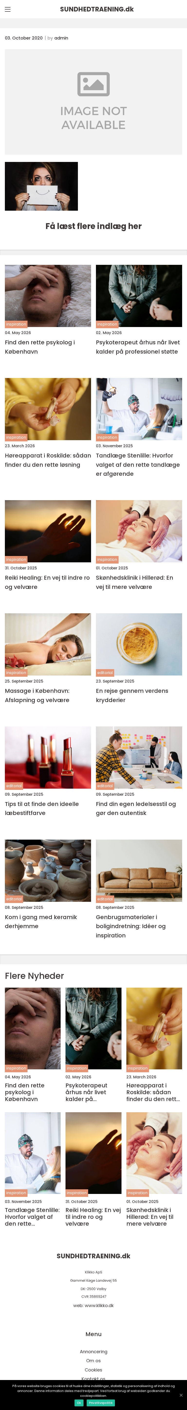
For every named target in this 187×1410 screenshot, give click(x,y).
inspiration (16, 324)
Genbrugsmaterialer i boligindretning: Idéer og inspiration (131, 926)
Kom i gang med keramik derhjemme (41, 921)
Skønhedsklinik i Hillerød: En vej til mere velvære (134, 582)
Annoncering (93, 1352)
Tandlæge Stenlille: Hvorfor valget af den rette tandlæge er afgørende (138, 464)
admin (61, 38)
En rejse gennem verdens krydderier (132, 695)
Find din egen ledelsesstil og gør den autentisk (136, 808)
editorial (105, 672)
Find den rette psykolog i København (40, 346)
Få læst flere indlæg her (94, 226)
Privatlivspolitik (100, 1403)
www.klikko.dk (99, 1305)
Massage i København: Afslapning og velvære (37, 695)
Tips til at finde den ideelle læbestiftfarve (42, 808)
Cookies (93, 1370)
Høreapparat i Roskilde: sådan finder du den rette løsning (48, 459)
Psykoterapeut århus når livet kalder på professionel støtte (138, 346)
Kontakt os (93, 1379)
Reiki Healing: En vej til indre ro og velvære (47, 582)
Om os (93, 1361)
